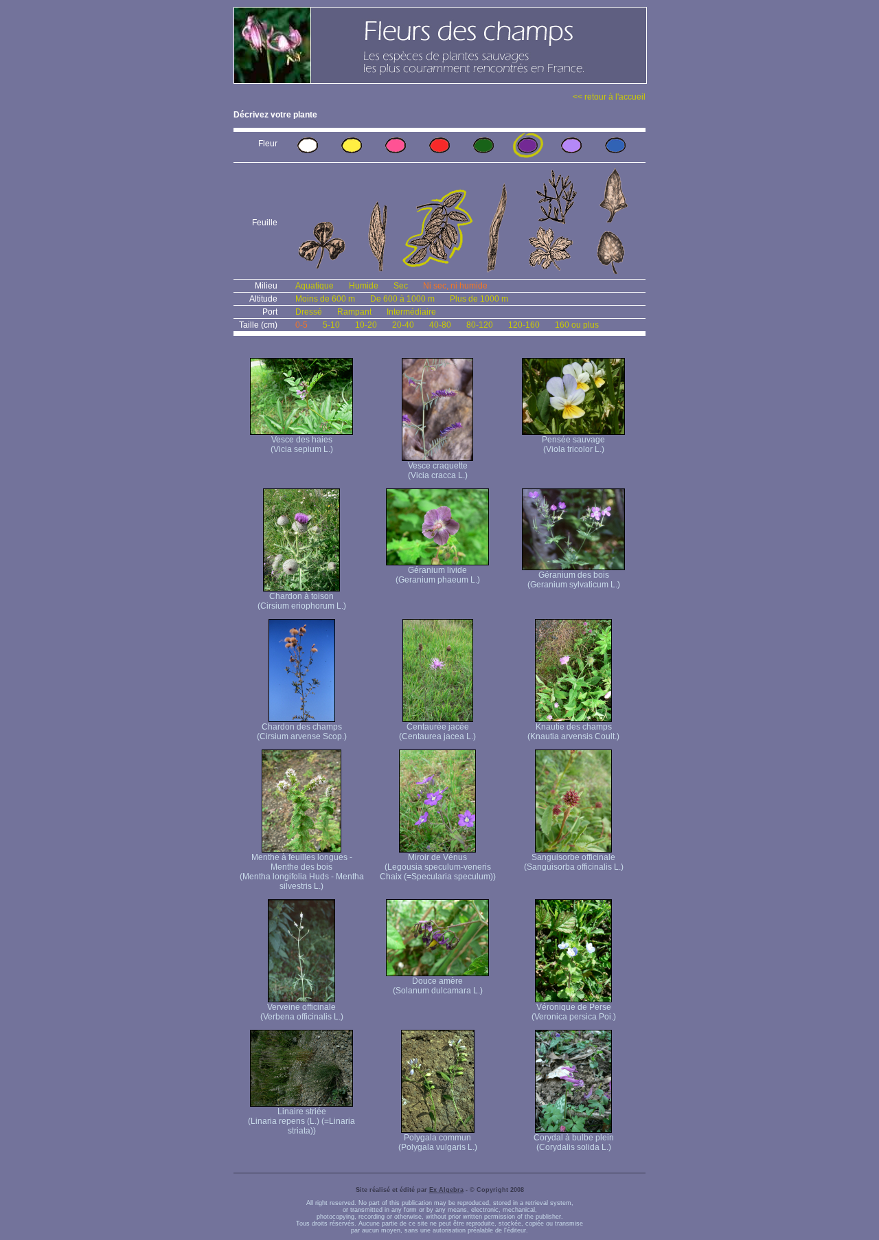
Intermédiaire (411, 312)
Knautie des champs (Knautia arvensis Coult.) (573, 731)
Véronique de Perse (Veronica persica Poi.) (574, 1012)
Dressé (308, 312)
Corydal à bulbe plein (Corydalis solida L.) (574, 1142)
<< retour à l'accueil (609, 97)
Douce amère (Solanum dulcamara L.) (438, 985)
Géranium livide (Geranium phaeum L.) (438, 575)
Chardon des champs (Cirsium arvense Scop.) (302, 731)
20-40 (403, 325)
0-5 (301, 325)
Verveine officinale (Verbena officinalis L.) (301, 1012)
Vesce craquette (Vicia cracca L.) (438, 470)
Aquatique (314, 286)
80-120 (479, 325)
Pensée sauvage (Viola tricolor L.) (573, 444)
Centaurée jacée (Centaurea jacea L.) (437, 731)
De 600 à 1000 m (402, 299)
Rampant (354, 312)
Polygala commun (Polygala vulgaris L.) (437, 1142)
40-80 (440, 325)
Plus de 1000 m (479, 299)
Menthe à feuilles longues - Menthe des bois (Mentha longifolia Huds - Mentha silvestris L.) (302, 872)
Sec (400, 286)
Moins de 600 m (325, 299)
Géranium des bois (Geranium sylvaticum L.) (573, 579)
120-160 (524, 325)
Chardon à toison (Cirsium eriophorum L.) (302, 601)
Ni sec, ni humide (455, 286)
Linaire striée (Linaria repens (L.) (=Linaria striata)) (301, 1121)
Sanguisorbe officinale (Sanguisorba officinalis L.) (574, 862)
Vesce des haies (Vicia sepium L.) (302, 444)
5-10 (331, 325)
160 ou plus (577, 325)
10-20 (366, 325)
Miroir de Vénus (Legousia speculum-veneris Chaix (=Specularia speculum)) (438, 867)
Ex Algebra (446, 1189)
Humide (363, 286)
